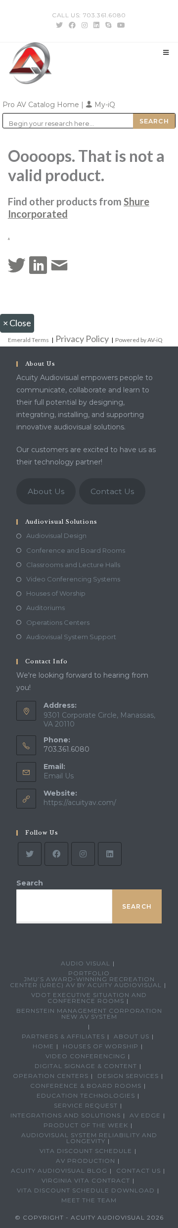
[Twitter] (30, 854)
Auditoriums (45, 608)
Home (43, 1046)
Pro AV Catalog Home (41, 104)
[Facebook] (56, 854)
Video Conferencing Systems (73, 579)
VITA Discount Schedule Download (86, 1190)
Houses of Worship (56, 593)
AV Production (85, 1160)
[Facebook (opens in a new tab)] (72, 25)
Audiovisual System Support (71, 637)
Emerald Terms (28, 340)
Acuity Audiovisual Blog (59, 1170)
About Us (46, 491)
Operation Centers (51, 1075)
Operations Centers (57, 622)
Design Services (128, 1075)
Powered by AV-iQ (139, 340)
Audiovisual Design (56, 535)
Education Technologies (86, 1095)
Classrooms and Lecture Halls (73, 565)
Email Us (59, 775)
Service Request (86, 1105)
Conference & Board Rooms (85, 1085)
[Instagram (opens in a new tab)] (84, 25)
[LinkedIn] (110, 854)
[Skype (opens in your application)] (108, 25)
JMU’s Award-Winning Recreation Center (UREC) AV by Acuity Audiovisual (86, 982)
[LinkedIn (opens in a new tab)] (96, 25)
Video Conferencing (85, 1056)
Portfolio (89, 973)
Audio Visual (85, 963)
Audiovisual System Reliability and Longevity (89, 1138)
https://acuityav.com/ (80, 802)
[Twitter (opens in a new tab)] (59, 25)
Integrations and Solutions (65, 1115)
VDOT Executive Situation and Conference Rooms (89, 997)
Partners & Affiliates (63, 1036)
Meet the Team (89, 1200)
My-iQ (103, 104)
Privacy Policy (82, 338)
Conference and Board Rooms (75, 550)
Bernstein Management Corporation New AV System (89, 1013)
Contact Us (112, 491)
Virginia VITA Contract (86, 1180)
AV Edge (145, 1115)
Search (29, 883)
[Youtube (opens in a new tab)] (119, 25)
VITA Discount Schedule (86, 1150)
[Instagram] (83, 854)
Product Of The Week (86, 1125)
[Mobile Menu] (166, 52)
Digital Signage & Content (86, 1066)
